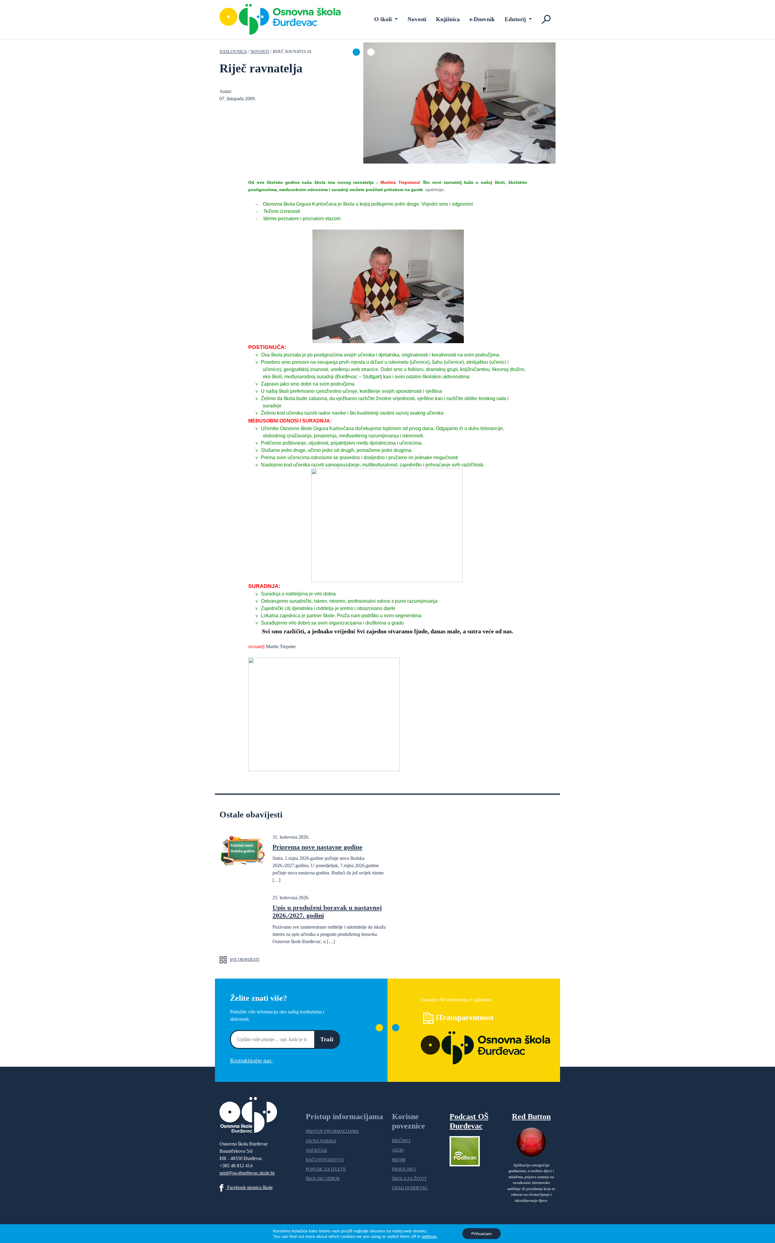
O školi (383, 19)
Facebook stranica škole (249, 1187)
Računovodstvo (325, 1159)
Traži (326, 1039)
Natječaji (316, 1150)
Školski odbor (323, 1178)
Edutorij (516, 19)
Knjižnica (448, 19)
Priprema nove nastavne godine (317, 847)
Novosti (416, 19)
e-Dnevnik (482, 19)
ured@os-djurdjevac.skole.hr (247, 1172)
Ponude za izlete (326, 1169)
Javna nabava (321, 1141)
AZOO (398, 1150)
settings (429, 1236)
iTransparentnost (465, 1017)
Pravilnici (404, 1169)
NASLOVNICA (233, 51)
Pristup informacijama (332, 1131)
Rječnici (401, 1140)
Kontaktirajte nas (251, 1060)
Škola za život (409, 1178)
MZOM (398, 1159)
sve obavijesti (244, 959)
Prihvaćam (481, 1233)
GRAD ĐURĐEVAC (410, 1187)
